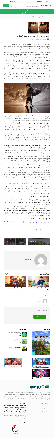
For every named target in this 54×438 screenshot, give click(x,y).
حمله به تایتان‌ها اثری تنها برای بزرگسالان (40, 223)
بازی (19, 10)
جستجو (37, 5)
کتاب (23, 10)
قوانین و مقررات (43, 411)
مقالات (19, 16)
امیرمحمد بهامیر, (43, 39)
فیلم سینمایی (41, 10)
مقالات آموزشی (25, 13)
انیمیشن (34, 10)
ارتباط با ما (39, 1)
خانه (46, 1)
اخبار (8, 10)
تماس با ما (45, 405)
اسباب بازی (13, 10)
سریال (28, 10)
